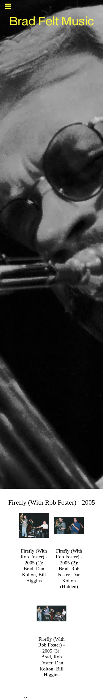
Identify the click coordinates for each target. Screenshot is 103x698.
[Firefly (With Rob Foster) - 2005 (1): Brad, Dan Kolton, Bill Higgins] (34, 525)
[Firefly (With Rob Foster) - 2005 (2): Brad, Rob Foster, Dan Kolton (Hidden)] (69, 525)
